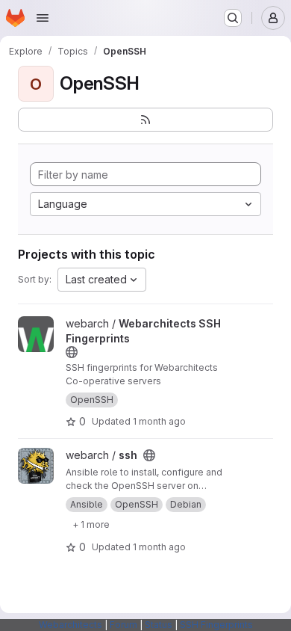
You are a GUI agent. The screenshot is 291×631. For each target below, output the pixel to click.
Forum (123, 624)
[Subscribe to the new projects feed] (145, 120)
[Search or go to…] (233, 18)
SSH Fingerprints (216, 624)
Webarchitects (70, 624)
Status (158, 624)
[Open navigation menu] (42, 18)
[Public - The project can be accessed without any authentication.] (72, 352)
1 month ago (159, 421)
